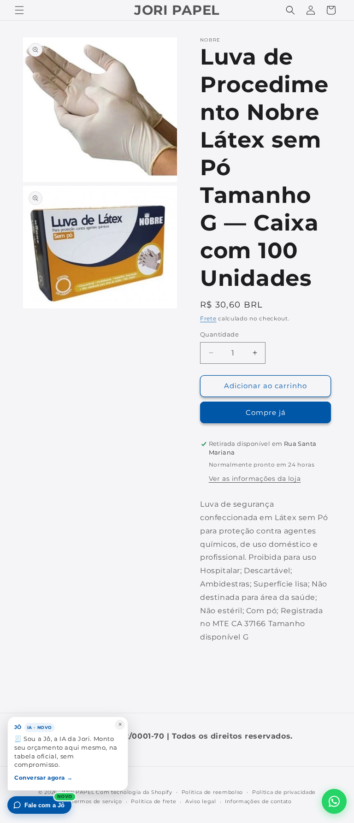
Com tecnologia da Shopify (134, 792)
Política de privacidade (284, 792)
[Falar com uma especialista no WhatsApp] (334, 801)
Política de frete (153, 801)
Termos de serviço (96, 801)
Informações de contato (258, 801)
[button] (19, 10)
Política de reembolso (212, 792)
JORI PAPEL (77, 792)
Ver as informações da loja (255, 478)
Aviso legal (200, 801)
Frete (208, 318)
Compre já (266, 412)
